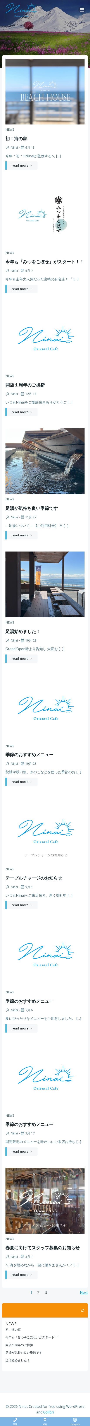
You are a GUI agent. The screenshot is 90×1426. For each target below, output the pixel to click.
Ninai (14, 147)
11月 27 (30, 517)
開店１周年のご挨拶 (19, 1345)
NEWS (9, 129)
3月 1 (29, 1257)
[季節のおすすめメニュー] (45, 707)
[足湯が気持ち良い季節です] (45, 460)
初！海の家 (13, 1329)
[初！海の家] (45, 91)
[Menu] (82, 10)
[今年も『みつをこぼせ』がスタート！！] (45, 214)
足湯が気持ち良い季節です (23, 1352)
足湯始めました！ (17, 1360)
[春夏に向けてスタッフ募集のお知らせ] (45, 1200)
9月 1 (29, 887)
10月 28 (30, 640)
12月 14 (30, 394)
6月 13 (30, 147)
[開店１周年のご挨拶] (45, 337)
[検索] (82, 1310)
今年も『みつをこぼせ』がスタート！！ (33, 1337)
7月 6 (29, 1010)
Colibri (48, 1412)
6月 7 (29, 271)
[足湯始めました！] (45, 584)
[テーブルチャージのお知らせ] (45, 830)
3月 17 (30, 1133)
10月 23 (30, 763)
